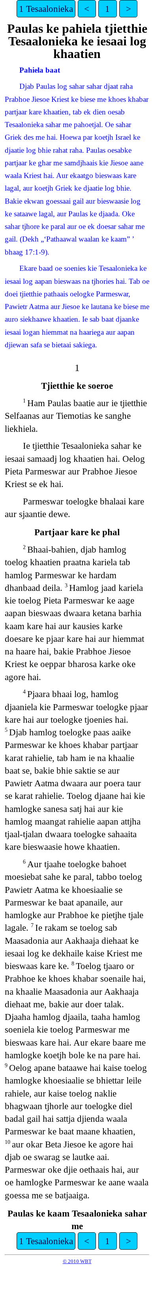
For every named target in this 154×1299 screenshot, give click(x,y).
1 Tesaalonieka (46, 9)
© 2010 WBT (77, 1261)
